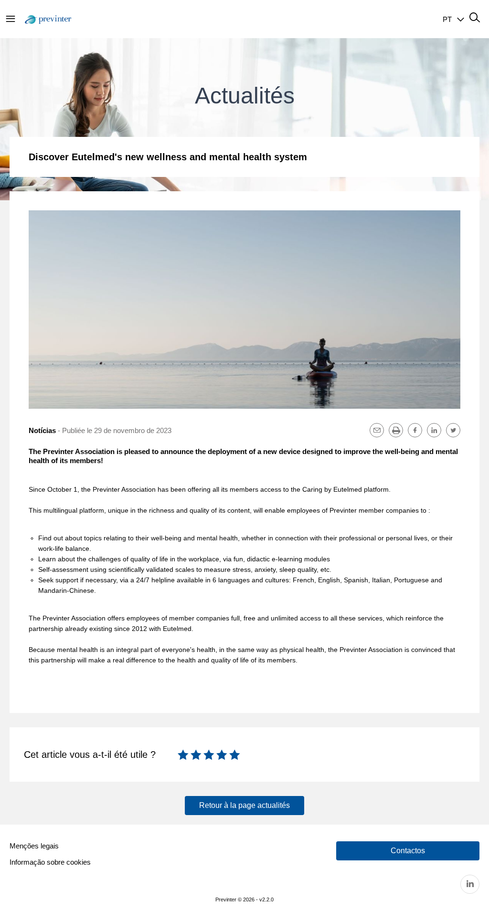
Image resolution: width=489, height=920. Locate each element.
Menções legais (34, 846)
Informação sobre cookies (50, 862)
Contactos (408, 851)
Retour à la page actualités (244, 805)
